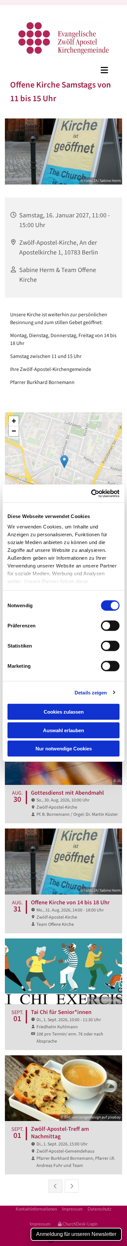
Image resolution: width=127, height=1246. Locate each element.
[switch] (110, 626)
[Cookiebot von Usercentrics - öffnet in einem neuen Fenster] (91, 493)
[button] (63, 70)
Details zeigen (91, 692)
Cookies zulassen (64, 712)
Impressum (72, 1209)
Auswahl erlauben (63, 730)
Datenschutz (99, 1209)
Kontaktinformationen (36, 1209)
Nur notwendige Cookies (63, 748)
